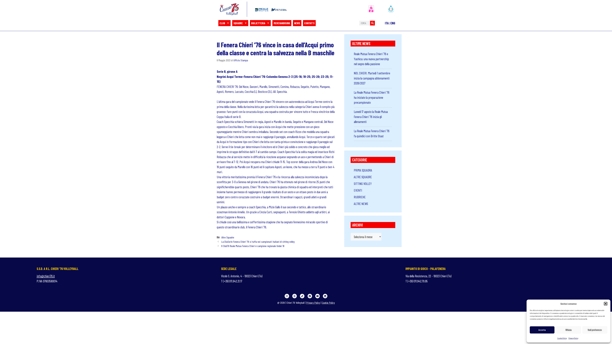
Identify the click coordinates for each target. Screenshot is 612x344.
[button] (605, 303)
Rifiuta (569, 329)
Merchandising (282, 23)
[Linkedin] (325, 296)
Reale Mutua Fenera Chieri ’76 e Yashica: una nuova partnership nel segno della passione (371, 59)
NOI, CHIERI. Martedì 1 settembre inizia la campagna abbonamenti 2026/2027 (372, 78)
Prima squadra (363, 170)
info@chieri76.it (46, 276)
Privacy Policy (573, 338)
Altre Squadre (227, 237)
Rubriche (360, 197)
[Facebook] (310, 296)
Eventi (358, 190)
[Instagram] (287, 296)
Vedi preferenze (595, 329)
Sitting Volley (363, 184)
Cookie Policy (562, 338)
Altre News (361, 204)
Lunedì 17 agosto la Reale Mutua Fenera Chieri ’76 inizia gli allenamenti (371, 117)
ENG (392, 23)
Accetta (542, 329)
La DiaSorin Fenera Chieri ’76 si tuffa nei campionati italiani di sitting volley (258, 241)
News (297, 23)
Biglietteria (258, 23)
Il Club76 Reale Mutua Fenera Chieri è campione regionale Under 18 (252, 246)
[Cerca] (372, 23)
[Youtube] (317, 296)
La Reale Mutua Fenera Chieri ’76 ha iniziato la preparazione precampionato (371, 97)
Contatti (309, 23)
